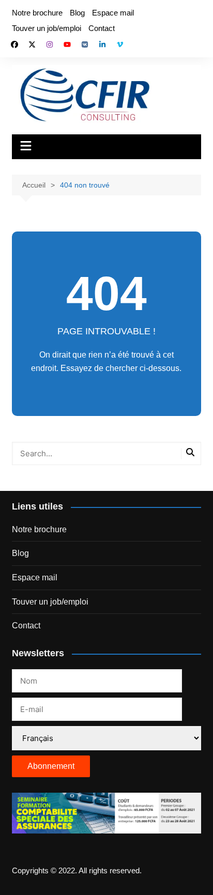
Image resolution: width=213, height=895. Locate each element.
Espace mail (113, 12)
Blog (77, 12)
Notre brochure (37, 12)
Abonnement (50, 766)
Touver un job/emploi (46, 28)
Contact (101, 28)
